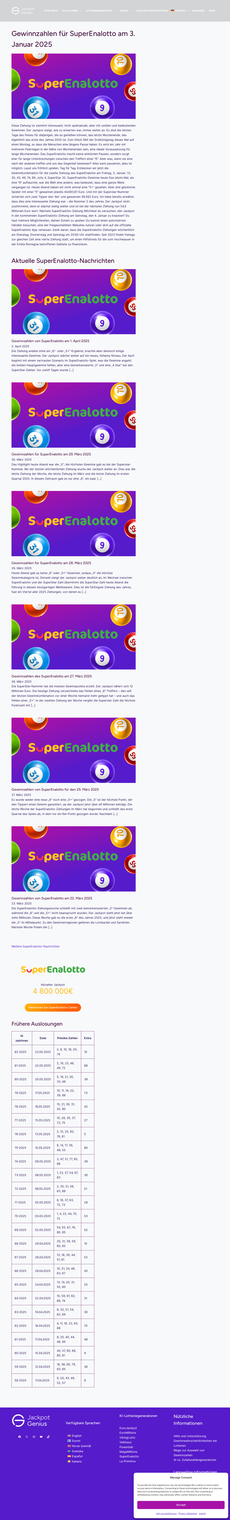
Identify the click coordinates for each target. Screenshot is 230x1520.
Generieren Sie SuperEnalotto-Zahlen (52, 1007)
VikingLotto (127, 1437)
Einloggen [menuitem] (198, 10)
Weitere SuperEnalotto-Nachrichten (36, 946)
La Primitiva (127, 1461)
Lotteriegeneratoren (99, 10)
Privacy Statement (187, 1513)
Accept (181, 1505)
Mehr (212, 10)
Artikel (124, 10)
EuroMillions (127, 1432)
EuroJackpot (128, 1428)
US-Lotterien (70, 10)
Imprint (202, 1513)
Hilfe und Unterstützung (152, 10)
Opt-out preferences (166, 1513)
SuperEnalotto (129, 1456)
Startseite (51, 10)
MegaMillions (128, 1451)
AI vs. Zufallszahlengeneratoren (195, 1460)
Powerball (126, 1447)
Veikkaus (125, 1442)
